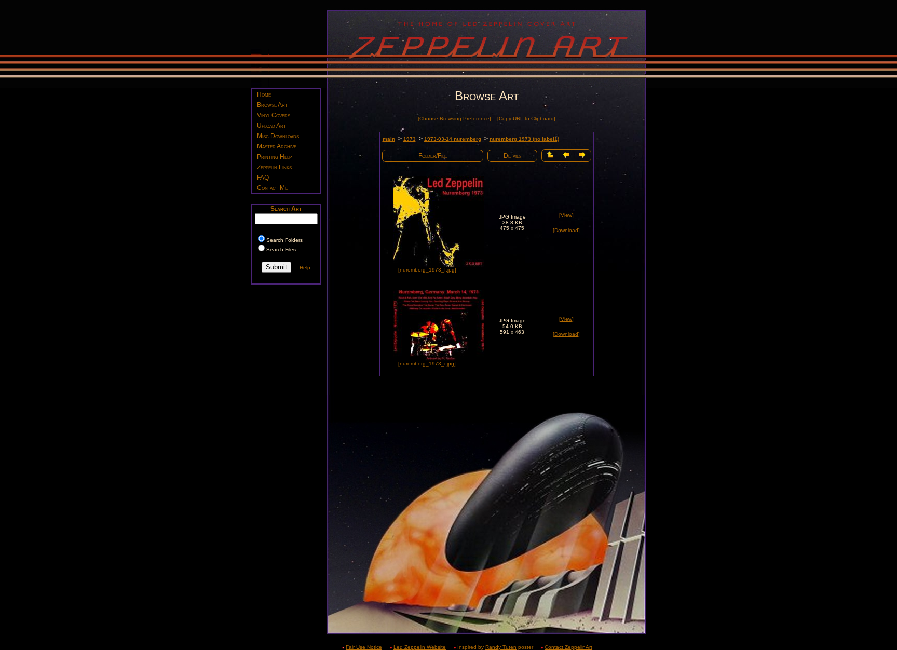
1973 (409, 139)
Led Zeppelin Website (419, 647)
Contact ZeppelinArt (568, 647)
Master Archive (276, 146)
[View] (566, 215)
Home (264, 94)
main (389, 139)
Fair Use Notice (364, 647)
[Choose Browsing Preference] (454, 118)
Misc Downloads (278, 136)
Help (305, 267)
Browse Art (272, 105)
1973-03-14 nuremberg (452, 139)
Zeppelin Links (274, 167)
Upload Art (271, 125)
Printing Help (274, 156)
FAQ (263, 177)
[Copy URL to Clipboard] (526, 118)
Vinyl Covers (273, 115)
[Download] (566, 230)
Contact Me (272, 188)
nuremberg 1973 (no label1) (524, 139)
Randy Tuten (501, 647)
